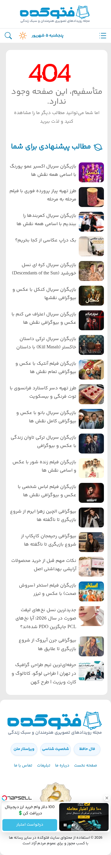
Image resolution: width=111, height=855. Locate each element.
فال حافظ (87, 749)
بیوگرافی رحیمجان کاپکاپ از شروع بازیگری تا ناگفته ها (48, 540)
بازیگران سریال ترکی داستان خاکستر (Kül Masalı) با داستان (46, 343)
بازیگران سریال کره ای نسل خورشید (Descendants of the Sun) (44, 269)
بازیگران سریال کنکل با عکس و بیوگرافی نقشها (44, 294)
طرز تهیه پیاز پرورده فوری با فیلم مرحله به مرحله (42, 195)
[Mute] (73, 825)
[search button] (8, 35)
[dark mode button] (21, 35)
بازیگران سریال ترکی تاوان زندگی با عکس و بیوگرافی (43, 442)
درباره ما (62, 765)
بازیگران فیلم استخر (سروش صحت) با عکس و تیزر (47, 590)
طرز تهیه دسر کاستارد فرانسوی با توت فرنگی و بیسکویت (43, 393)
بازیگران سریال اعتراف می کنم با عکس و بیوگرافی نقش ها (44, 319)
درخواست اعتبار (29, 825)
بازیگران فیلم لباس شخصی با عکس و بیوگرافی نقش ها (47, 491)
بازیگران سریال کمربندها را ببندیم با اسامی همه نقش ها (46, 220)
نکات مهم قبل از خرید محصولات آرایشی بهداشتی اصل (43, 565)
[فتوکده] (56, 14)
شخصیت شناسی (55, 749)
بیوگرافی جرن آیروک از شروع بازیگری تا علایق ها (47, 645)
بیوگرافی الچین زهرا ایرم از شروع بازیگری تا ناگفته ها (43, 516)
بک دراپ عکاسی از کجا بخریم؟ (45, 240)
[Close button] (107, 798)
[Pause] (65, 825)
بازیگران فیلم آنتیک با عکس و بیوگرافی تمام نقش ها (45, 368)
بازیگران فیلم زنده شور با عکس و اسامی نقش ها (44, 467)
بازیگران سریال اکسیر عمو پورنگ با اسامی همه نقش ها (43, 171)
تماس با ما (23, 765)
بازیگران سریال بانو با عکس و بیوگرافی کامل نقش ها (46, 417)
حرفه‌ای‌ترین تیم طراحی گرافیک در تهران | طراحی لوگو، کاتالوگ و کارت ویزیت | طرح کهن (44, 673)
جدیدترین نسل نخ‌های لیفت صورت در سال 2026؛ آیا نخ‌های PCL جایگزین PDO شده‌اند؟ (45, 618)
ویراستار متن (24, 749)
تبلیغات (43, 765)
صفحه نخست (85, 765)
